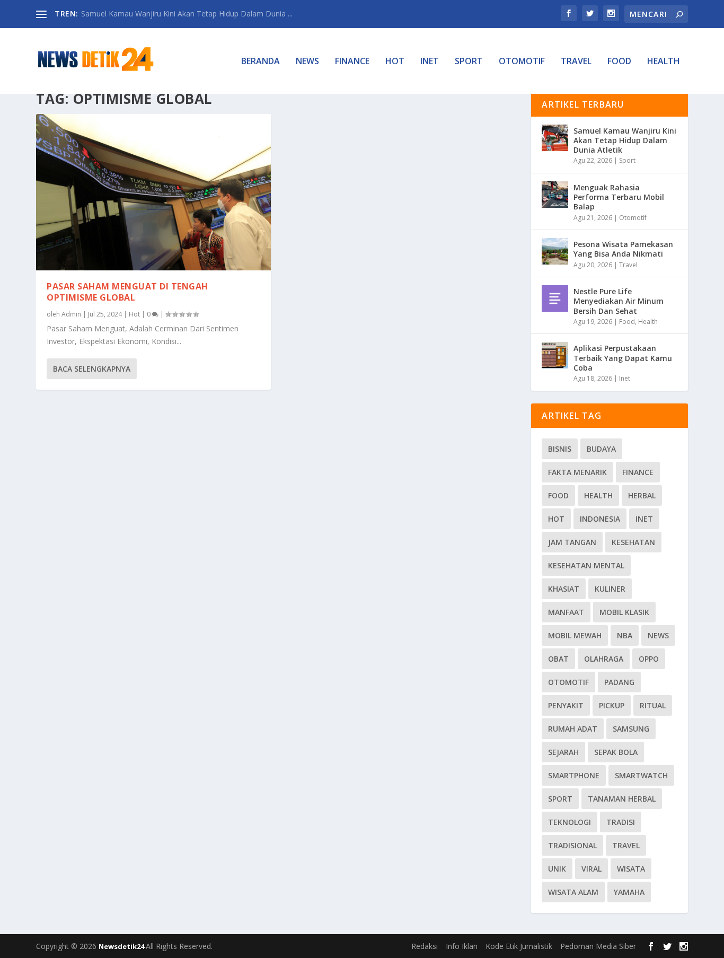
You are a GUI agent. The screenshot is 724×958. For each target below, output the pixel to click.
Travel (576, 62)
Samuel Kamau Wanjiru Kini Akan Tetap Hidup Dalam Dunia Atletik (624, 140)
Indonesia (600, 519)
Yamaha (629, 892)
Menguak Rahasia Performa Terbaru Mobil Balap (618, 197)
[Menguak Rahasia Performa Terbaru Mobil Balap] (555, 194)
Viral (591, 869)
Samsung (631, 729)
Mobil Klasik (624, 612)
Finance (352, 62)
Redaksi (424, 946)
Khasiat (563, 589)
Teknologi (569, 822)
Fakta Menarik (577, 472)
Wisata (631, 869)
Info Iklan (462, 946)
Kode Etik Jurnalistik (518, 946)
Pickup (611, 705)
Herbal (642, 495)
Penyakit (566, 705)
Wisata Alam (573, 892)
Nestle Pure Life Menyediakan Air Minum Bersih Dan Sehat (618, 300)
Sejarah (563, 752)
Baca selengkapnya (91, 369)
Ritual (653, 705)
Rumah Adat (572, 729)
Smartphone (573, 775)
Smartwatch (641, 775)
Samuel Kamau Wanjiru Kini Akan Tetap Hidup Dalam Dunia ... (187, 13)
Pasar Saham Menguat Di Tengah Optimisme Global (127, 291)
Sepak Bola (616, 752)
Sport (469, 62)
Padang (619, 682)
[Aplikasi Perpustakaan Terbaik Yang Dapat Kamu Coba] (555, 355)
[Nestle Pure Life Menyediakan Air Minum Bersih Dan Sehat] (555, 298)
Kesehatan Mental (586, 565)
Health (663, 62)
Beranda (260, 62)
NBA (624, 635)
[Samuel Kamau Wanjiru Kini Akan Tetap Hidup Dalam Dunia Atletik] (555, 138)
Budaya (601, 449)
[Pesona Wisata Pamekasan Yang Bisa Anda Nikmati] (555, 251)
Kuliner (610, 589)
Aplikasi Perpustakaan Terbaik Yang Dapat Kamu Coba (622, 357)
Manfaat (566, 612)
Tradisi (620, 822)
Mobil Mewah (575, 635)
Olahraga (603, 659)
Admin (71, 314)
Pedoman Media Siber (598, 946)
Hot (394, 62)
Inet (429, 62)
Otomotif (522, 62)
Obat (558, 659)
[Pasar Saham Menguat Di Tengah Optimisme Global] (153, 192)
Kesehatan (633, 542)
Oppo (649, 659)
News (307, 62)
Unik (557, 869)
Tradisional (572, 845)
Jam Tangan (572, 542)
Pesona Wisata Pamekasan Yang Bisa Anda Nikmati (623, 249)
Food (619, 62)
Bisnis (559, 449)
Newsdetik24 (122, 946)
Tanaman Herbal (622, 799)
